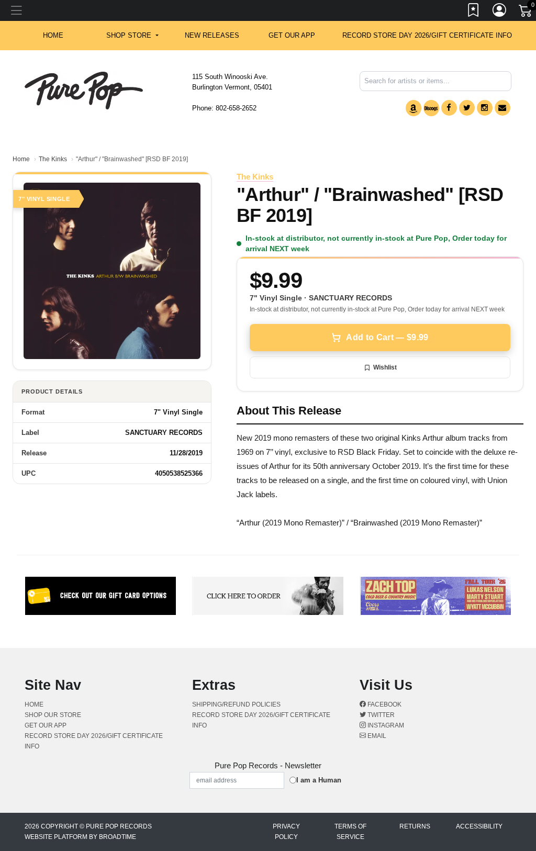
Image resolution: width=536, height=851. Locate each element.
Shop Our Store (53, 715)
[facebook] (449, 108)
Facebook (383, 704)
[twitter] (467, 108)
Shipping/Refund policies (236, 704)
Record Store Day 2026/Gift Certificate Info (427, 35)
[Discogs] (431, 108)
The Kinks (53, 159)
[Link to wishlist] (473, 12)
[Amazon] (413, 108)
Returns (414, 826)
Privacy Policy (286, 832)
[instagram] (485, 108)
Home (21, 159)
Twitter (380, 715)
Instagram (385, 725)
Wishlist (385, 367)
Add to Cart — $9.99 (387, 337)
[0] (526, 12)
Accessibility (479, 826)
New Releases (212, 35)
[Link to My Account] (500, 12)
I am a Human (318, 780)
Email (376, 736)
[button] (132, 35)
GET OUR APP (292, 35)
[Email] (502, 108)
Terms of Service (350, 832)
